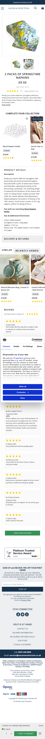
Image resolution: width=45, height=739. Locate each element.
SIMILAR (7, 249)
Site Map (26, 666)
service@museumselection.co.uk (25, 655)
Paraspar (28, 701)
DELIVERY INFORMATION (22, 632)
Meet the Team (8, 663)
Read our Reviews (34, 661)
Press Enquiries (22, 663)
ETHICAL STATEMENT (22, 644)
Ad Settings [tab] (28, 346)
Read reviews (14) (31, 91)
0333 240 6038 (24, 652)
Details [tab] (16, 346)
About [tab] (39, 346)
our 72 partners (17, 358)
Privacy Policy (26, 600)
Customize (21, 392)
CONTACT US (22, 628)
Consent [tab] (6, 346)
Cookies (32, 663)
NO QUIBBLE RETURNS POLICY (22, 636)
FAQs (5, 661)
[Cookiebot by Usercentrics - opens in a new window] (32, 340)
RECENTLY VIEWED (27, 250)
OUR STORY (22, 640)
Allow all (22, 386)
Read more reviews (22, 533)
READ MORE (6, 105)
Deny (22, 398)
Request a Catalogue (17, 661)
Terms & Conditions (21, 665)
